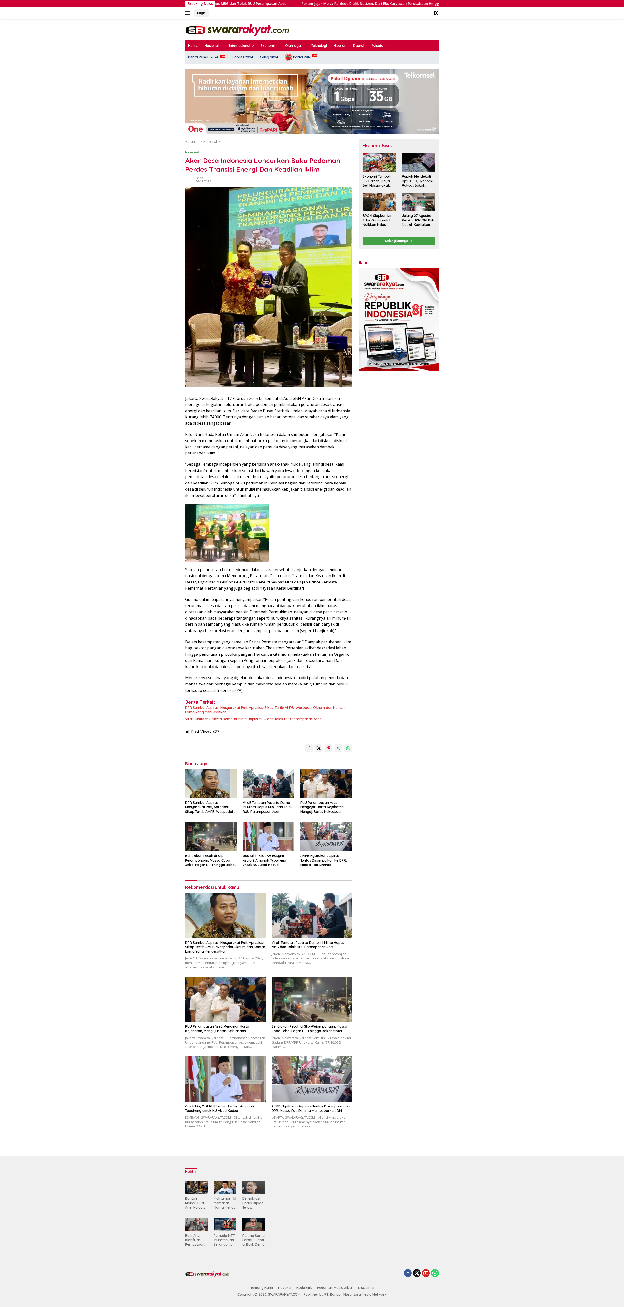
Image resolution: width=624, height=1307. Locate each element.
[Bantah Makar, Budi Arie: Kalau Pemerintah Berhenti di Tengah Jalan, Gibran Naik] (196, 1187)
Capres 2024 (242, 57)
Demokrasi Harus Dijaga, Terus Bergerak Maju (253, 1203)
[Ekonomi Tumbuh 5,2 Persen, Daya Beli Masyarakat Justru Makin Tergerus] (379, 162)
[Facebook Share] (309, 748)
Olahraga (293, 45)
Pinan (199, 178)
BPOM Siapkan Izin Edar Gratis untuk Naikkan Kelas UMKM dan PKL (377, 220)
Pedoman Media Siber (335, 1288)
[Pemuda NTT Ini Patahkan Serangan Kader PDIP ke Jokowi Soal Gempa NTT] (225, 1224)
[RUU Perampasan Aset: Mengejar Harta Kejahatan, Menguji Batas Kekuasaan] (326, 783)
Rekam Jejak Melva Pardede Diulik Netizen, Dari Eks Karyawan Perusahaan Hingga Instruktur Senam (299, 3)
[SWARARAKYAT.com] (237, 29)
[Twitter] (417, 1273)
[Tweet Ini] (318, 748)
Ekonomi (268, 45)
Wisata (377, 45)
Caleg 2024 (269, 57)
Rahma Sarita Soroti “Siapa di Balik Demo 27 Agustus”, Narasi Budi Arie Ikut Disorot (253, 1240)
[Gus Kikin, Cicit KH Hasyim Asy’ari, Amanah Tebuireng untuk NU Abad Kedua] (268, 836)
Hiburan (340, 45)
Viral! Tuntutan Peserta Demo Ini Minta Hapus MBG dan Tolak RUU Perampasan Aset (253, 719)
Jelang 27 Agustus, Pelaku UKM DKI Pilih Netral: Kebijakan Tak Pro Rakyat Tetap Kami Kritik (418, 220)
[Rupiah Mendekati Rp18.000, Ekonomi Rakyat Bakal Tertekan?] (418, 162)
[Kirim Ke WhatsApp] (348, 748)
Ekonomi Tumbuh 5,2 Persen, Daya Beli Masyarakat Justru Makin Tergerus (377, 181)
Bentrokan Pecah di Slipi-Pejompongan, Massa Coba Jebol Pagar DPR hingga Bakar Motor (210, 860)
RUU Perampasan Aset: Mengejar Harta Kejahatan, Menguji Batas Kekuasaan (322, 807)
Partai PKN (301, 57)
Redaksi (284, 1288)
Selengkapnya (397, 241)
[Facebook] (408, 1273)
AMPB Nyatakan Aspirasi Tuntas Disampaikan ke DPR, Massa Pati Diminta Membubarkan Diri (323, 860)
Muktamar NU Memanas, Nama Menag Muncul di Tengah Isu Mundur (225, 1203)
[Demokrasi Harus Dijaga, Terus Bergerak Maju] (253, 1187)
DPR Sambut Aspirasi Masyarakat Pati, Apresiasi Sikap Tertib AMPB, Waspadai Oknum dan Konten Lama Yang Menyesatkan (265, 709)
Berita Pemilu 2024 (203, 57)
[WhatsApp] (435, 1273)
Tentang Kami (261, 1288)
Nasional (212, 45)
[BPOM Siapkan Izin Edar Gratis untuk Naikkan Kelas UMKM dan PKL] (379, 202)
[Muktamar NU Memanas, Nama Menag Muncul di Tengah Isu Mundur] (225, 1187)
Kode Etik (304, 1288)
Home (193, 45)
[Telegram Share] (338, 748)
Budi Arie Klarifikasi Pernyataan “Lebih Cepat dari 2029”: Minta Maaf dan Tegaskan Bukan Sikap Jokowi (195, 1240)
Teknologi (319, 45)
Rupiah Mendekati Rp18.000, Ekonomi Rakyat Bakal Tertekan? (417, 181)
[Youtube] (426, 1273)
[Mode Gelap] (436, 13)
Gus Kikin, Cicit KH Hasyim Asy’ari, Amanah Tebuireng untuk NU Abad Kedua (264, 860)
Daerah (359, 45)
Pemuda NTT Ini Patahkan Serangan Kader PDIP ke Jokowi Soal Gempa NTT (224, 1240)
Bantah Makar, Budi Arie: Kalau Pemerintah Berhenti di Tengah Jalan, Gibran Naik (196, 1203)
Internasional (239, 45)
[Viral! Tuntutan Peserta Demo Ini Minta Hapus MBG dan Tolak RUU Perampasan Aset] (268, 783)
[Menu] (188, 13)
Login (201, 13)
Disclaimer (366, 1288)
